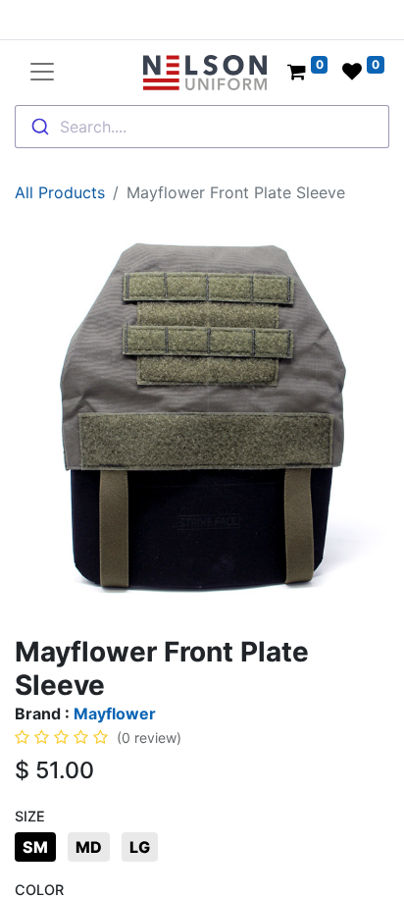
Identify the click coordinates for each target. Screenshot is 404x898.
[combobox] (202, 126)
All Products (60, 192)
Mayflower (115, 713)
